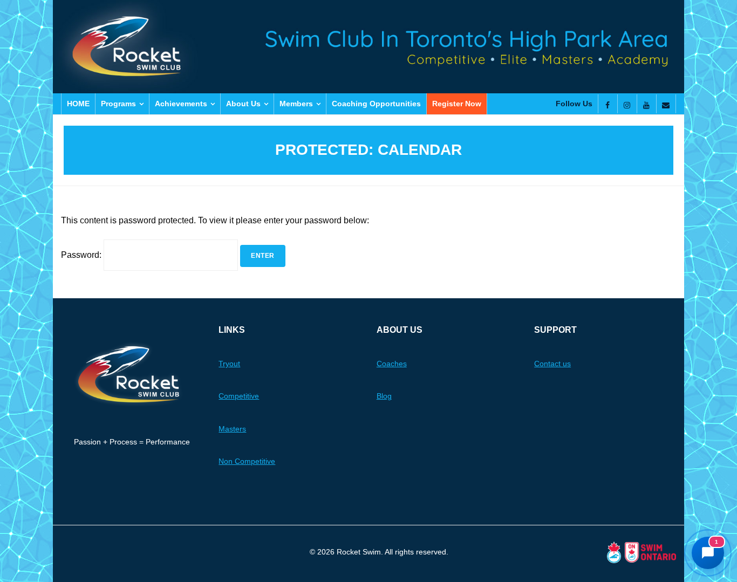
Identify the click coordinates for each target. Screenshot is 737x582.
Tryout (229, 363)
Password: (82, 254)
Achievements (181, 103)
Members (296, 103)
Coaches (392, 363)
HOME (78, 103)
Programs (118, 103)
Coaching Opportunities (376, 103)
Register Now (456, 103)
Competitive (239, 396)
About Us (243, 103)
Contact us (552, 363)
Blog (384, 396)
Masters (232, 428)
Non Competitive (247, 461)
